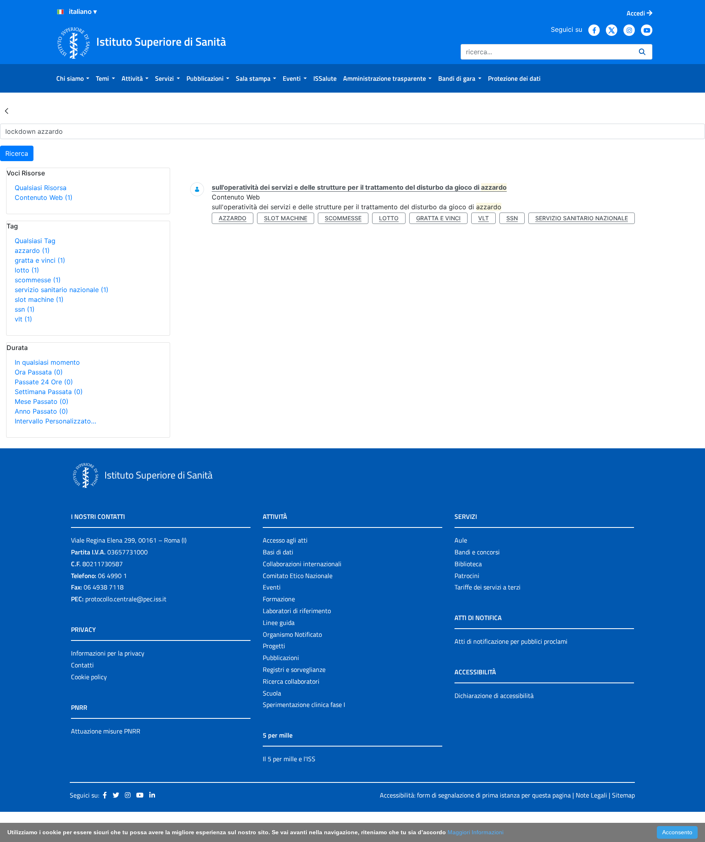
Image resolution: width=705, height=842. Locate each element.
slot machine (39, 299)
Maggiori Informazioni (475, 832)
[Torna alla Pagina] (6, 110)
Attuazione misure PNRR (105, 731)
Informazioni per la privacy (107, 653)
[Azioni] (60, 12)
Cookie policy (89, 677)
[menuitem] (73, 78)
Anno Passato (41, 411)
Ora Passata (39, 372)
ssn (25, 309)
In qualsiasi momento (47, 362)
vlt (23, 319)
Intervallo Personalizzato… (55, 421)
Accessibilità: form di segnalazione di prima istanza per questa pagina (475, 795)
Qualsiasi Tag (35, 241)
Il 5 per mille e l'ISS (289, 759)
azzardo (32, 250)
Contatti (82, 665)
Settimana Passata (49, 392)
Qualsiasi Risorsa (41, 188)
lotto (27, 270)
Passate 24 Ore (44, 382)
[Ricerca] (642, 51)
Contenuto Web (44, 197)
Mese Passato (42, 401)
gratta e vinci (40, 260)
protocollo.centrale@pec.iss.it (125, 599)
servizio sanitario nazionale (62, 290)
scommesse (38, 280)
